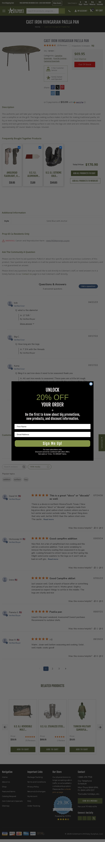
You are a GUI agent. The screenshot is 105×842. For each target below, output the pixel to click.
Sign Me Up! (52, 443)
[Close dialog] (90, 383)
